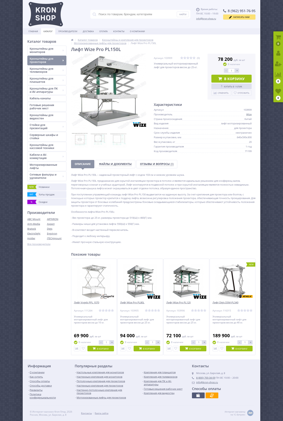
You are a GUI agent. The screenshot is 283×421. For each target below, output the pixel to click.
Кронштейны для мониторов (41, 50)
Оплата (103, 31)
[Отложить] (83, 348)
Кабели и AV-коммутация (38, 156)
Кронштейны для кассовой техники (42, 146)
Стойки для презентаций (38, 126)
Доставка (88, 31)
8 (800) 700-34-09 (205, 377)
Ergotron (52, 233)
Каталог (48, 31)
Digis (49, 228)
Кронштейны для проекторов (41, 60)
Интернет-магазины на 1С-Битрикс (235, 413)
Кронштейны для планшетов (41, 80)
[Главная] (72, 40)
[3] (187, 58)
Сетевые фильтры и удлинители (43, 176)
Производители (67, 31)
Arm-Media (33, 224)
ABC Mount (33, 219)
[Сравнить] (77, 348)
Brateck (31, 228)
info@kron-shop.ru (206, 18)
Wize (249, 114)
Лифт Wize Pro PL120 (178, 302)
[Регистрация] (278, 64)
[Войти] (278, 53)
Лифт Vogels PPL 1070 (86, 302)
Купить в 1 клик (233, 86)
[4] (191, 58)
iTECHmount (54, 238)
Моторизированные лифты (43, 166)
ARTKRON (52, 219)
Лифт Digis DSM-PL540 (225, 302)
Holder (31, 238)
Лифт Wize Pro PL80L (132, 302)
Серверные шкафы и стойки (44, 136)
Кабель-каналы (40, 98)
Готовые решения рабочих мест (42, 106)
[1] (181, 58)
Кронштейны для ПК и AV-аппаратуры (44, 90)
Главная (33, 31)
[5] (194, 58)
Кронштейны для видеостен (41, 116)
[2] (184, 58)
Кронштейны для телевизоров (41, 70)
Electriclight (33, 233)
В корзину (234, 78)
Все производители (38, 244)
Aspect (51, 224)
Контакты (118, 31)
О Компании (137, 31)
